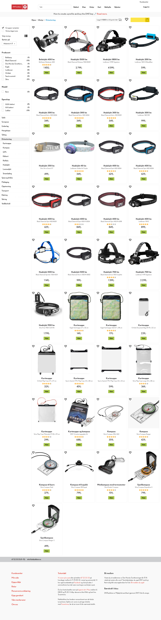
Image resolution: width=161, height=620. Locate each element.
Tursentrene (65, 604)
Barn (7, 92)
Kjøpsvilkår (16, 582)
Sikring (4, 199)
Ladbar (7, 110)
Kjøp (46, 72)
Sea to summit (10, 76)
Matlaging (5, 182)
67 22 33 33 (85, 578)
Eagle (7, 67)
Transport (5, 191)
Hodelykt (6, 165)
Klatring (5, 195)
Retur (14, 586)
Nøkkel (76, 7)
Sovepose (5, 122)
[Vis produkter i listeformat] (26, 36)
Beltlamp (8, 57)
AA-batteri (9, 107)
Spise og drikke (7, 178)
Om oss (15, 604)
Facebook (77, 582)
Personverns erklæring (21, 591)
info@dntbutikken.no (34, 559)
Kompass (6, 148)
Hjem (34, 20)
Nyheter (117, 7)
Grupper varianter (12, 28)
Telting (4, 135)
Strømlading (7, 173)
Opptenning (6, 186)
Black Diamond (10, 60)
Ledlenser (9, 70)
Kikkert (5, 156)
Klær (84, 7)
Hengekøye (6, 130)
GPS (4, 152)
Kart (99, 7)
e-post (68, 578)
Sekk (3, 118)
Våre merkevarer (19, 600)
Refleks (5, 160)
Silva (7, 79)
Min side (15, 577)
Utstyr (91, 7)
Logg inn (146, 7)
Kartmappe (7, 143)
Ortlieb (8, 73)
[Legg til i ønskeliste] (33, 27)
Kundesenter (144, 2)
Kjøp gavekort (17, 595)
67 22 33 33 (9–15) (18, 559)
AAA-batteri (10, 104)
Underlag (5, 126)
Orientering (51, 20)
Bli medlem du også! (137, 582)
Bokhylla (108, 7)
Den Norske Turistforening (14, 64)
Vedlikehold (6, 203)
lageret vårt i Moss (84, 590)
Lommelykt (7, 169)
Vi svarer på (62, 578)
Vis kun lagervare (11, 31)
